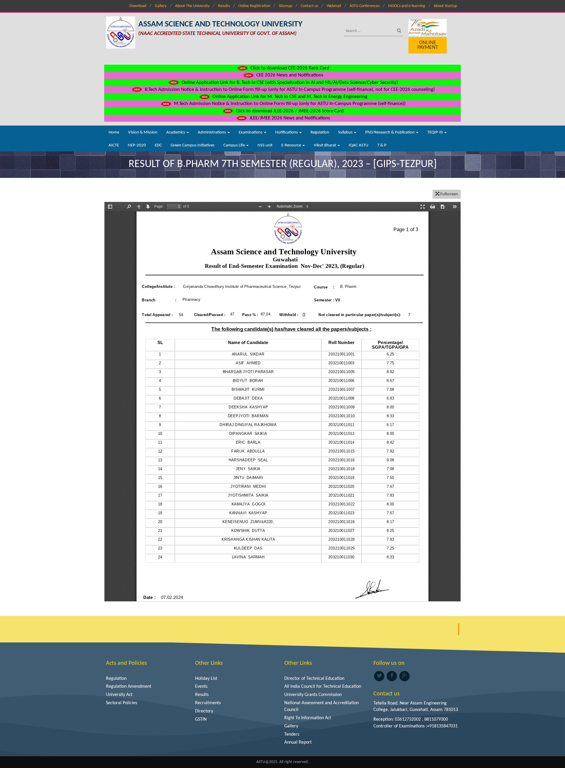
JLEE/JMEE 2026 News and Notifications (289, 118)
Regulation (319, 132)
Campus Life (234, 145)
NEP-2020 (137, 145)
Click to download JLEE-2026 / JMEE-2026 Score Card (289, 110)
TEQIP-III (435, 132)
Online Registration (254, 6)
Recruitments (208, 703)
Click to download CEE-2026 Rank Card (289, 68)
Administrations (212, 132)
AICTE (114, 145)
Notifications (287, 132)
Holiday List (206, 678)
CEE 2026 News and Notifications (289, 75)
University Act (119, 694)
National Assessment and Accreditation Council (321, 706)
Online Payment (427, 45)
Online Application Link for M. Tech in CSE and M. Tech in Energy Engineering (289, 96)
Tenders (291, 734)
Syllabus (345, 132)
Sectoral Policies (121, 703)
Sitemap (285, 6)
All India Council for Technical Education (322, 686)
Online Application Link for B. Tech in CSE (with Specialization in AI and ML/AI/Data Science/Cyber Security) (289, 82)
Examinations (251, 132)
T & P (381, 145)
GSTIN (201, 719)
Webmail (334, 6)
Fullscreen (448, 194)
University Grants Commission (313, 694)
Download (137, 6)
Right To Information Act (307, 718)
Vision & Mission (142, 132)
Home (114, 132)
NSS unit (264, 145)
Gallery (161, 6)
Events (201, 686)
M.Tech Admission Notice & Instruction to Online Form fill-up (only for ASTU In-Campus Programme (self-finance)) (289, 103)
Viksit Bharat (325, 145)
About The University (192, 6)
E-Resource (291, 145)
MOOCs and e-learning (406, 6)
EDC (158, 145)
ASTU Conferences (365, 6)
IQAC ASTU (358, 145)
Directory (204, 711)
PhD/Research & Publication (390, 132)
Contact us (309, 6)
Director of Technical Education (314, 678)
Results (224, 6)
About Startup (445, 6)
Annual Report (298, 742)
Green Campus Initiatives (193, 145)
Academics (176, 132)
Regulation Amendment (128, 686)
